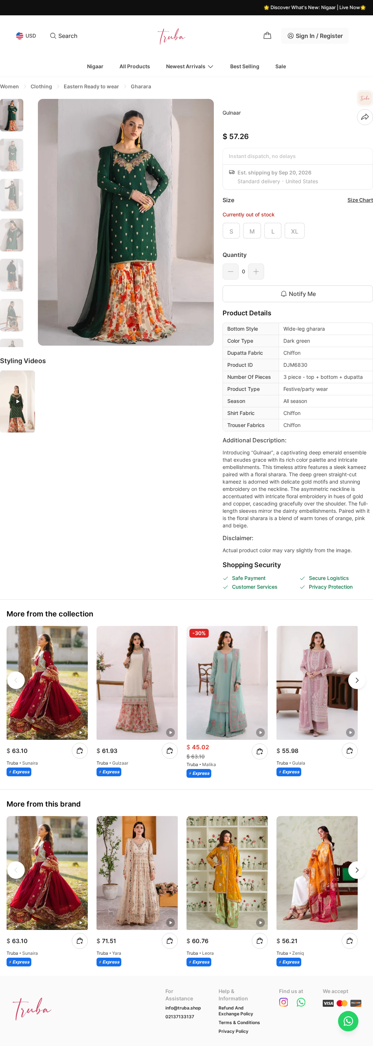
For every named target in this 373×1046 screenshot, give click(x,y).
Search (68, 35)
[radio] (231, 231)
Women (9, 86)
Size (228, 200)
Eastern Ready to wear (91, 86)
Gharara (141, 86)
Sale (280, 66)
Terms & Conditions (239, 1022)
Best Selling (244, 66)
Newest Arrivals (185, 66)
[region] (11, 223)
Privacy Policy (233, 1031)
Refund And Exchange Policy (236, 1010)
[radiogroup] (298, 231)
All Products (134, 66)
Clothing (41, 86)
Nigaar (95, 66)
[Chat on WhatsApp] (348, 1021)
